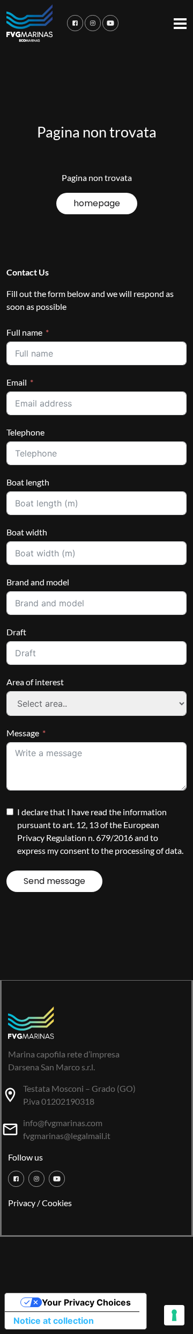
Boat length (27, 482)
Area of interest (35, 682)
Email (16, 382)
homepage (96, 203)
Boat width (26, 532)
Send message (54, 881)
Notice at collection (53, 1320)
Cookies (57, 1203)
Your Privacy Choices (86, 1302)
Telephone (25, 432)
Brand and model (37, 582)
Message (22, 733)
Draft (16, 632)
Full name (24, 332)
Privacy (21, 1203)
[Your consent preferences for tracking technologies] (174, 1315)
